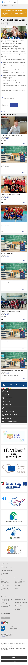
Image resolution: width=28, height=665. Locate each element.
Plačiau (23, 143)
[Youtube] (4, 623)
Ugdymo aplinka (4, 581)
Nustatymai (14, 654)
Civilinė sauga (17, 606)
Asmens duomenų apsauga (20, 599)
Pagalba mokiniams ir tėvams (20, 581)
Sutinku (14, 661)
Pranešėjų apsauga (18, 603)
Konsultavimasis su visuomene (20, 601)
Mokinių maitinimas (18, 584)
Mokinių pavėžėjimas (7, 567)
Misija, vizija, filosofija (5, 582)
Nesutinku (14, 657)
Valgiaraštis (5, 573)
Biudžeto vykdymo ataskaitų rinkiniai (6, 597)
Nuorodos (16, 596)
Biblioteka (7, 401)
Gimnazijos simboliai (5, 585)
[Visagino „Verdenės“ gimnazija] (3, 1)
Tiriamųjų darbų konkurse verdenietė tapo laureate (12, 135)
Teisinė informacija (18, 608)
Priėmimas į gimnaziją (5, 589)
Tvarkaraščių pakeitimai (8, 570)
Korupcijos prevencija (18, 605)
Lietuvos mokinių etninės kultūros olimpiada (11, 282)
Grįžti (4, 111)
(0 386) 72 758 (4, 636)
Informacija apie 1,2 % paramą (6, 605)
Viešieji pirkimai (4, 603)
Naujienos (7, 5)
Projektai (7, 391)
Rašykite (3, 617)
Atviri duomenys (18, 609)
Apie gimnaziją (4, 579)
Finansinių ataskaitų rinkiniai (6, 599)
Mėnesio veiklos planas (10, 397)
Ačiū (13, 105)
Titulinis (2, 5)
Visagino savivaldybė (14, 628)
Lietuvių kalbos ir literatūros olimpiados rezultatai (12, 370)
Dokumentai (7, 394)
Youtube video (8, 418)
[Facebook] (2, 623)
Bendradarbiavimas (4, 588)
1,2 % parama (8, 404)
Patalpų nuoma (17, 585)
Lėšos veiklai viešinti (5, 600)
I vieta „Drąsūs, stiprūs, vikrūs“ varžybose (10, 224)
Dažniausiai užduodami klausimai (21, 602)
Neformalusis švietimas (19, 579)
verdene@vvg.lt (5, 637)
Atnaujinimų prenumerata (11, 421)
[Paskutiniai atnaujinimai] (9, 2)
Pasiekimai (13, 5)
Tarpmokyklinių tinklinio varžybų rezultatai (10, 194)
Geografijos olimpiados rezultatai (8, 164)
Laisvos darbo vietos (10, 411)
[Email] (7, 623)
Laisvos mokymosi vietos (11, 414)
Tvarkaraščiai (6, 563)
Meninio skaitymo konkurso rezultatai (9, 341)
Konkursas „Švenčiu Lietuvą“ (7, 253)
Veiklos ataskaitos (4, 606)
